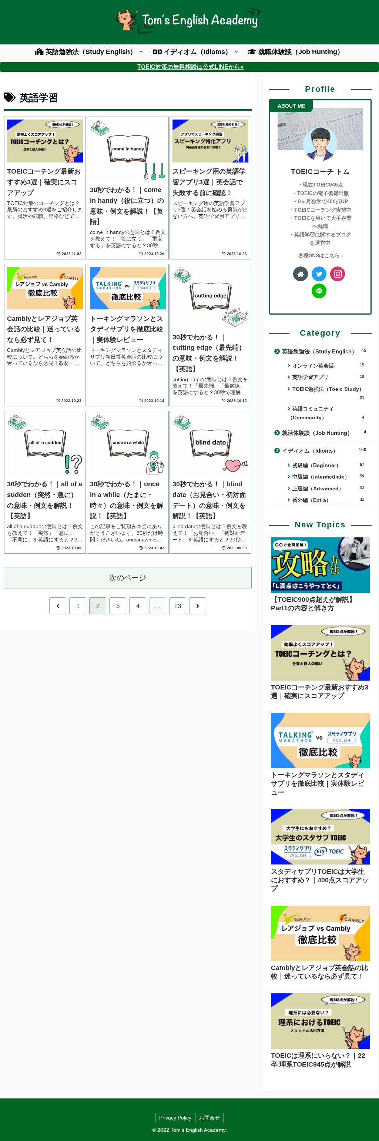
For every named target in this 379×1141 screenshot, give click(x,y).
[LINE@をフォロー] (319, 290)
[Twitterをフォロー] (319, 273)
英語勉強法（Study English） (324, 351)
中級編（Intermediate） (328, 477)
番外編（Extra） (328, 500)
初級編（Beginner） (328, 465)
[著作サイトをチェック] (300, 273)
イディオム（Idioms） (324, 450)
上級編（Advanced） (328, 488)
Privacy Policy (175, 1118)
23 (177, 606)
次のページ (127, 578)
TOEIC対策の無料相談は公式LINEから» (190, 66)
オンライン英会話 (328, 366)
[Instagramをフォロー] (337, 273)
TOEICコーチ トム (320, 171)
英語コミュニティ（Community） (326, 413)
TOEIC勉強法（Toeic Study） (328, 393)
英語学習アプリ (328, 377)
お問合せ (209, 1118)
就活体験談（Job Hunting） (324, 432)
